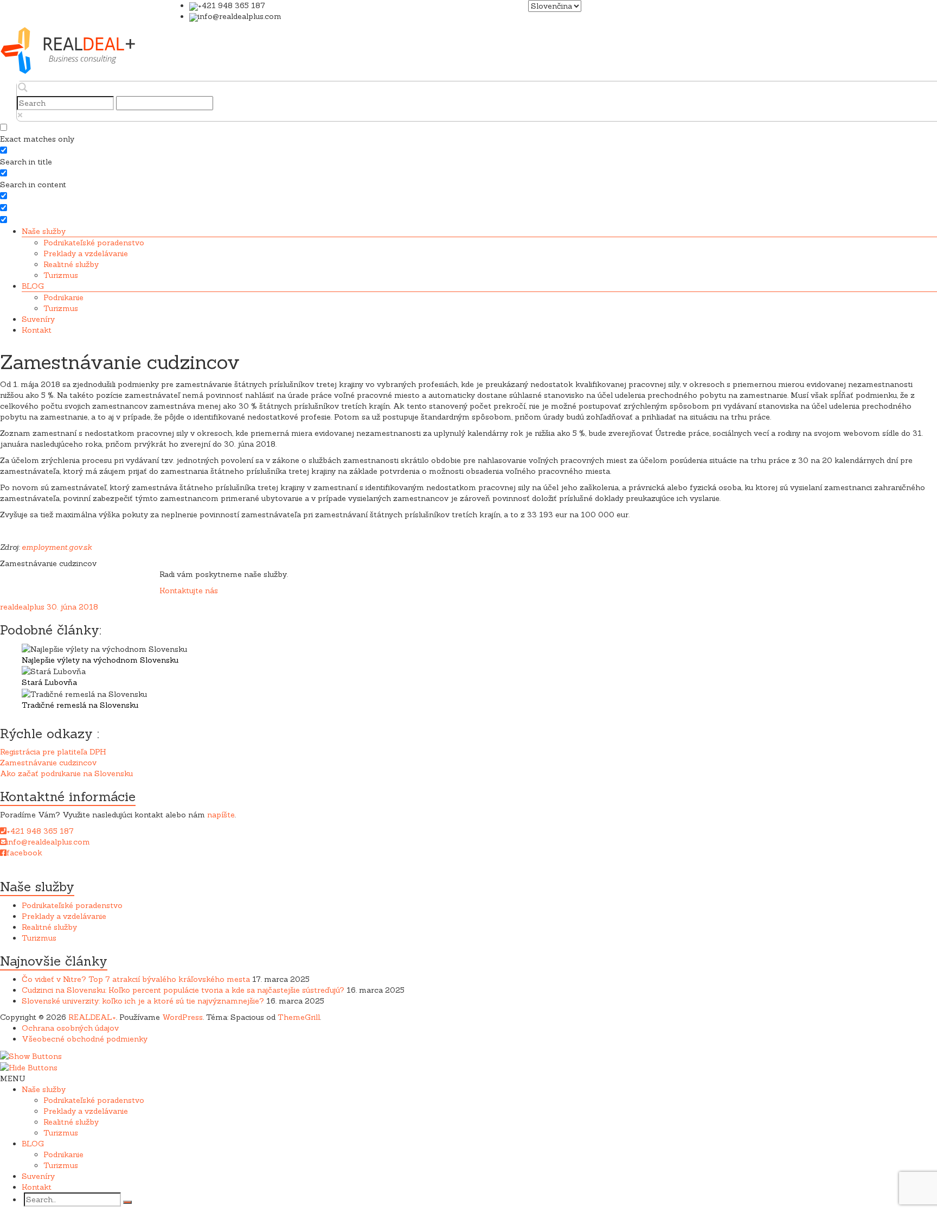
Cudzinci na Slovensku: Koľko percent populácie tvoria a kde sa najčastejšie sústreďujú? (183, 990)
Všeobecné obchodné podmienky (84, 1039)
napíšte (221, 815)
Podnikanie (63, 297)
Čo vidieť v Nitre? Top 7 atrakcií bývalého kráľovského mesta (136, 979)
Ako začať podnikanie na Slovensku (66, 773)
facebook (24, 853)
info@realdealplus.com (48, 842)
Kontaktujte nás (188, 590)
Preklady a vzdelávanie (85, 253)
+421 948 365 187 (40, 831)
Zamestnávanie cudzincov (48, 762)
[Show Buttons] (31, 1055)
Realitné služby (71, 264)
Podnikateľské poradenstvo (93, 243)
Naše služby (44, 231)
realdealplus (22, 607)
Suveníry (38, 319)
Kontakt (37, 330)
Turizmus (60, 275)
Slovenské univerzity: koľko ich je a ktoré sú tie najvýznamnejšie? (143, 1001)
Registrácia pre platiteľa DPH (53, 752)
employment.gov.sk (57, 547)
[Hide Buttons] (28, 1067)
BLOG (33, 286)
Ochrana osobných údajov (70, 1028)
